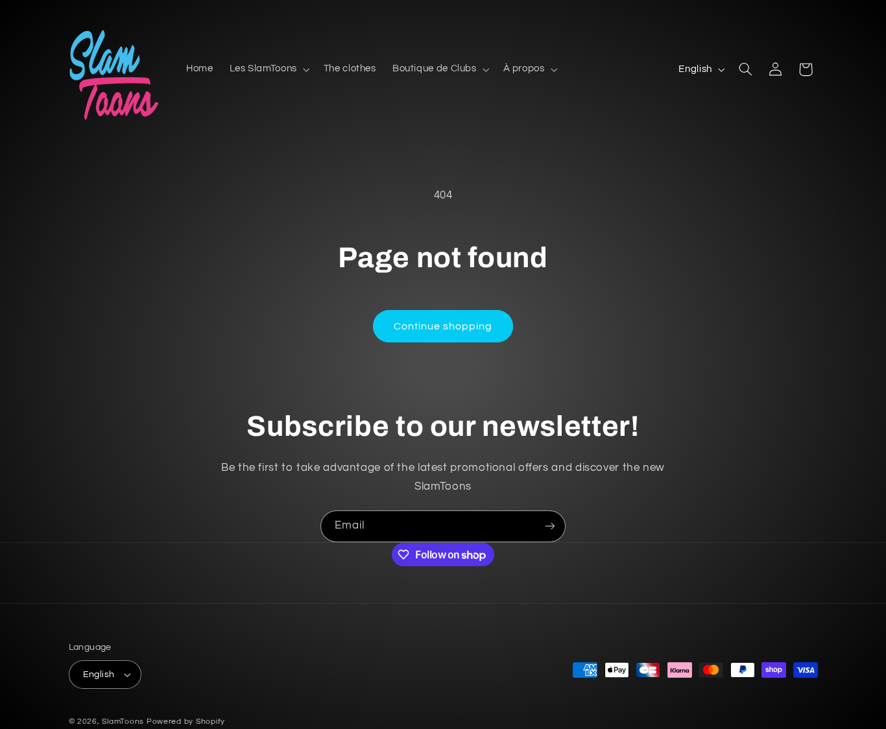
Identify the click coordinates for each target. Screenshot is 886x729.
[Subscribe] (550, 526)
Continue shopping (443, 326)
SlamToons (123, 721)
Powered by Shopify (186, 721)
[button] (268, 69)
